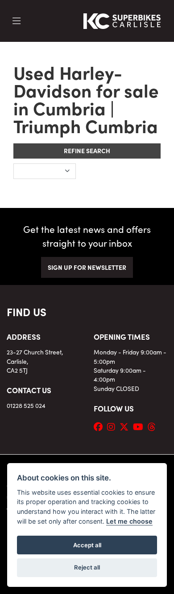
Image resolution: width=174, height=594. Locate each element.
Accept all (87, 545)
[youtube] (140, 426)
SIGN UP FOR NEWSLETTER (87, 267)
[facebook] (100, 426)
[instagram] (113, 426)
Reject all (87, 567)
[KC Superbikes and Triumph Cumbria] (122, 19)
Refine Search (87, 150)
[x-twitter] (126, 426)
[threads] (154, 426)
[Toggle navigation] (16, 21)
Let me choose (129, 521)
